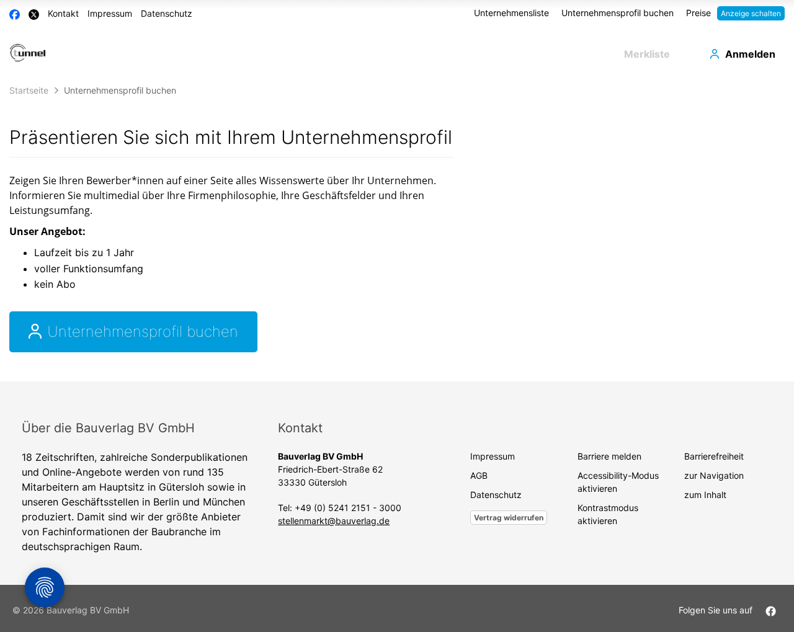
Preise (698, 12)
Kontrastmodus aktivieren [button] (608, 514)
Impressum (109, 13)
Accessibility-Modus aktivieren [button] (618, 482)
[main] (397, 230)
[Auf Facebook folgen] (770, 610)
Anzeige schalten (751, 13)
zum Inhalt (705, 494)
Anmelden (750, 54)
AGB (479, 475)
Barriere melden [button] (609, 456)
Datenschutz (166, 13)
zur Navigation (714, 475)
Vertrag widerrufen (508, 517)
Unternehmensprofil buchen (617, 12)
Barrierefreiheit (714, 456)
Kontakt (63, 13)
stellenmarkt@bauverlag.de (334, 520)
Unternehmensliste (511, 12)
